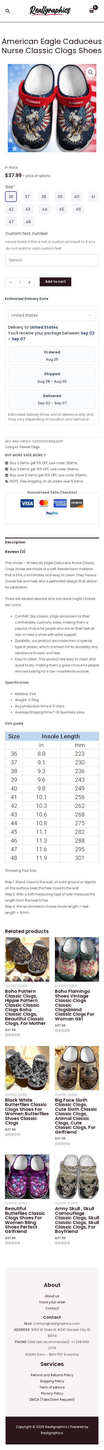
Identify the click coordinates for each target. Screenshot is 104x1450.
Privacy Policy (52, 1393)
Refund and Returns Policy (52, 1375)
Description (15, 542)
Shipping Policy (52, 1381)
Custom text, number (27, 233)
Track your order (52, 1302)
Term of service (52, 1387)
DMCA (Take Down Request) (52, 1399)
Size (10, 186)
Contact (52, 1308)
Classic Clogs (30, 447)
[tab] (52, 542)
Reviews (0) (15, 552)
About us (52, 1296)
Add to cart (55, 281)
